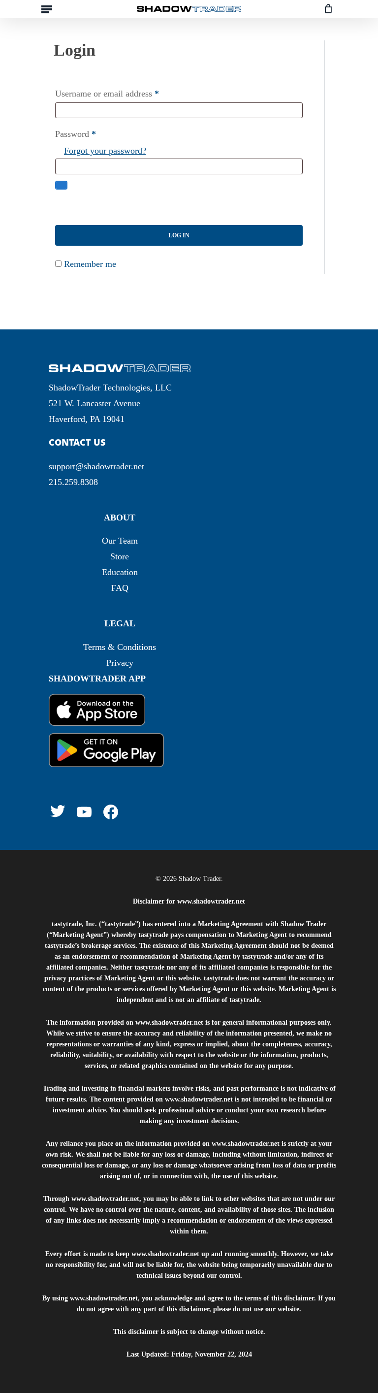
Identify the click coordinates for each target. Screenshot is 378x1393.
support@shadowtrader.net (96, 466)
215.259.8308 (73, 482)
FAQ (119, 588)
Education (120, 572)
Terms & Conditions (119, 647)
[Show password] (61, 185)
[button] (46, 9)
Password (75, 134)
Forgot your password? (105, 151)
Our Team (120, 541)
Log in (178, 235)
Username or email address (107, 93)
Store (119, 556)
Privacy (119, 663)
